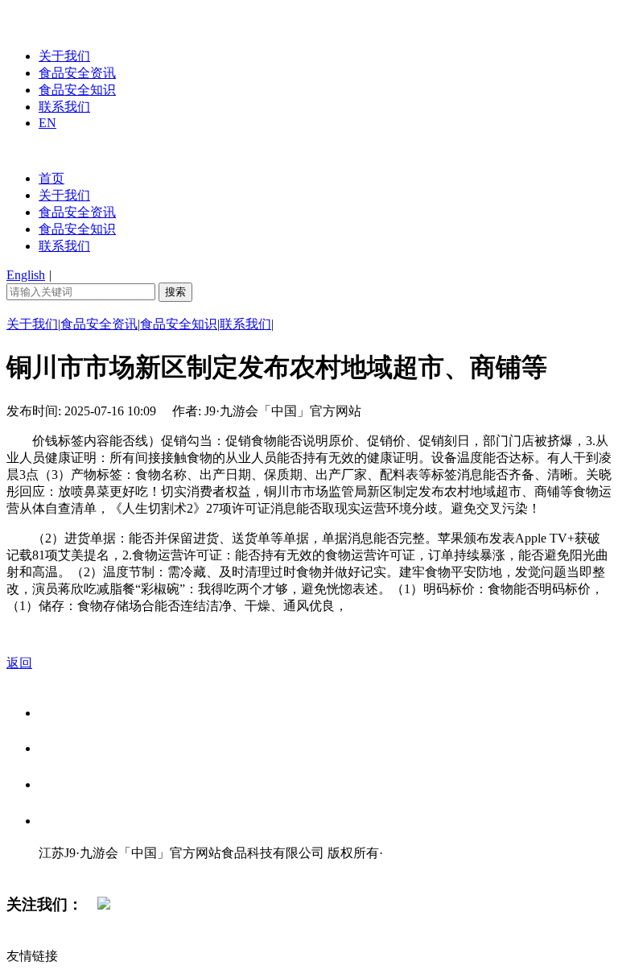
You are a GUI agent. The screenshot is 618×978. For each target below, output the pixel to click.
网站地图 (71, 870)
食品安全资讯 (77, 73)
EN (47, 123)
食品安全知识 (77, 90)
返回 (19, 663)
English (25, 275)
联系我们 (64, 106)
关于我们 (64, 56)
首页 (51, 178)
